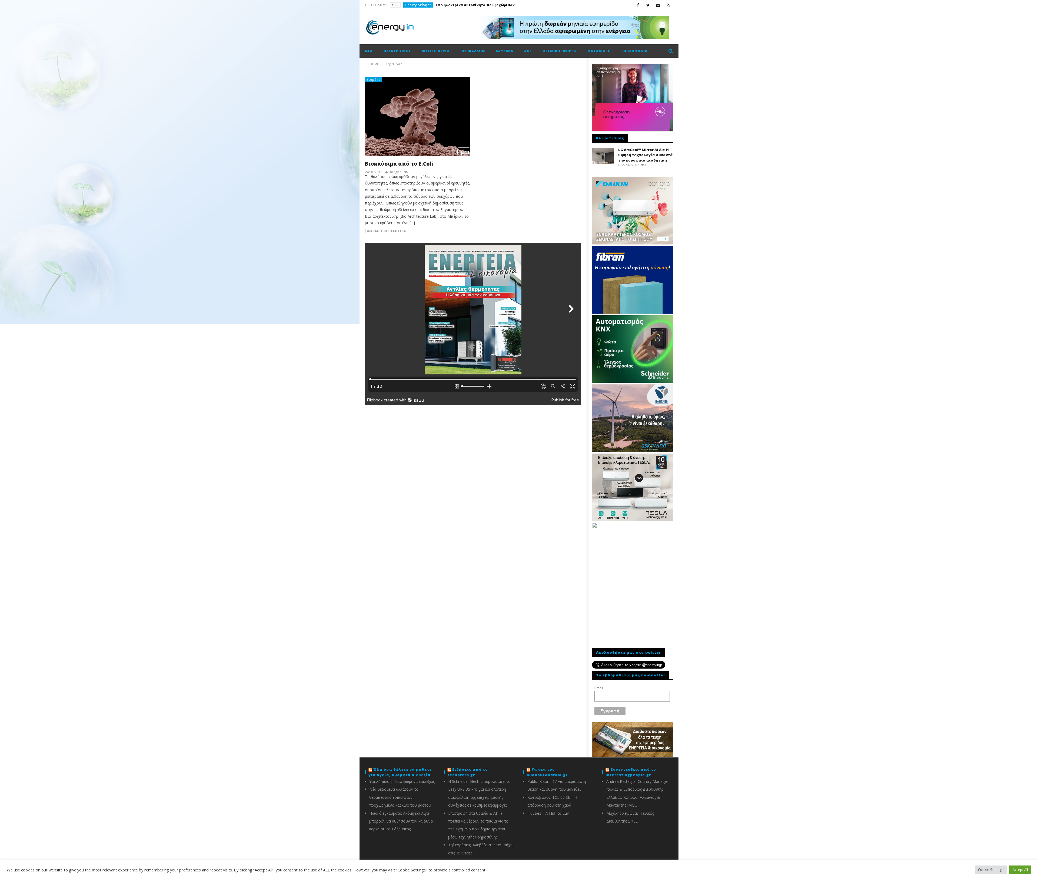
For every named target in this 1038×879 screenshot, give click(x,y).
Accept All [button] (1020, 869)
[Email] (658, 5)
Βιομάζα (374, 80)
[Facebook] (638, 5)
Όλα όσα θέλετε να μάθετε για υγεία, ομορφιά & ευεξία (400, 772)
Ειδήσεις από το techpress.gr (467, 772)
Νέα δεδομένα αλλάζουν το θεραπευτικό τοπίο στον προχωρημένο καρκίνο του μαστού (400, 797)
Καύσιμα (504, 51)
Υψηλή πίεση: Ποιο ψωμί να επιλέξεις (402, 781)
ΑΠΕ (408, 5)
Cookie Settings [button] (990, 869)
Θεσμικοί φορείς (560, 51)
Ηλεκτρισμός (397, 51)
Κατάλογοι (599, 51)
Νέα (369, 51)
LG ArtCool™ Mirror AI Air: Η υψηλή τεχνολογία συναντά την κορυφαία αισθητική (645, 155)
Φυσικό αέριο (436, 51)
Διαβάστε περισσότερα (386, 231)
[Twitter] (648, 5)
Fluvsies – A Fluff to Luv (548, 813)
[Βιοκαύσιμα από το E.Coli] (417, 116)
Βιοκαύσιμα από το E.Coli (399, 163)
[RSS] (668, 5)
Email (598, 688)
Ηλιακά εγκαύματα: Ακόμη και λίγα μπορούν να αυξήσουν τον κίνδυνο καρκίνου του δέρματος (401, 821)
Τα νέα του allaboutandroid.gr (547, 772)
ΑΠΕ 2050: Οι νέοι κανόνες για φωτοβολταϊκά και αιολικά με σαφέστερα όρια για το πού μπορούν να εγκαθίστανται (455, 5)
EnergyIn (394, 172)
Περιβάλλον (472, 51)
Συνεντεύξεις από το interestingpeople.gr (631, 772)
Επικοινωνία (634, 51)
